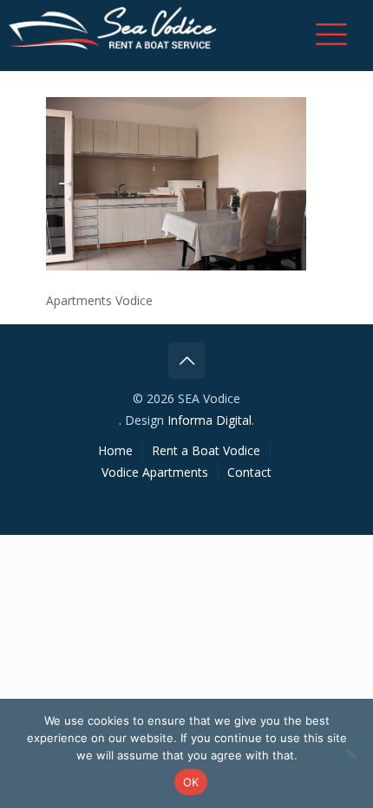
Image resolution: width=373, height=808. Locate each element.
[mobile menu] (331, 33)
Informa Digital (209, 420)
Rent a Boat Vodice (206, 450)
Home (115, 450)
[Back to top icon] (186, 360)
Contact (249, 472)
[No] (351, 753)
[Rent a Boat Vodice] (113, 30)
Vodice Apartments (154, 472)
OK (191, 782)
